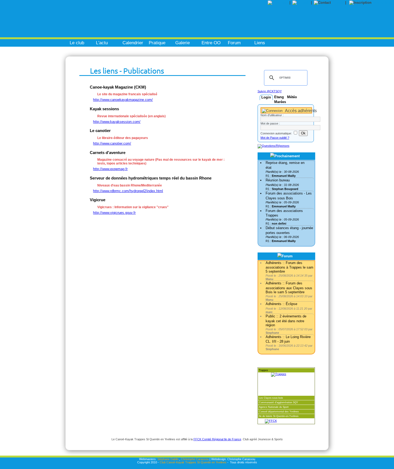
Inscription (382, 3)
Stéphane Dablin (168, 459)
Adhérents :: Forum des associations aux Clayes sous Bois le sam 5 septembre (289, 287)
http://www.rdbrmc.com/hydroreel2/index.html (128, 191)
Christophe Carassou (195, 459)
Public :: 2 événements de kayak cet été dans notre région (286, 320)
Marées (280, 102)
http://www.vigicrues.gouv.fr (114, 213)
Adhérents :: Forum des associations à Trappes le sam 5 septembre (289, 267)
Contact (339, 3)
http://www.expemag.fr (110, 169)
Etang (279, 97)
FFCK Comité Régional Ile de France (217, 439)
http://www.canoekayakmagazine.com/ (123, 100)
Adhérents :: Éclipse (281, 304)
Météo (292, 97)
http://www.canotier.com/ (112, 143)
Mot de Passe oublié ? (275, 137)
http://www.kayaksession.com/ (116, 122)
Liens (259, 42)
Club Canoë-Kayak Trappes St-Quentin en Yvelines (193, 462)
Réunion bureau (278, 180)
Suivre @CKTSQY (270, 91)
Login (266, 97)
